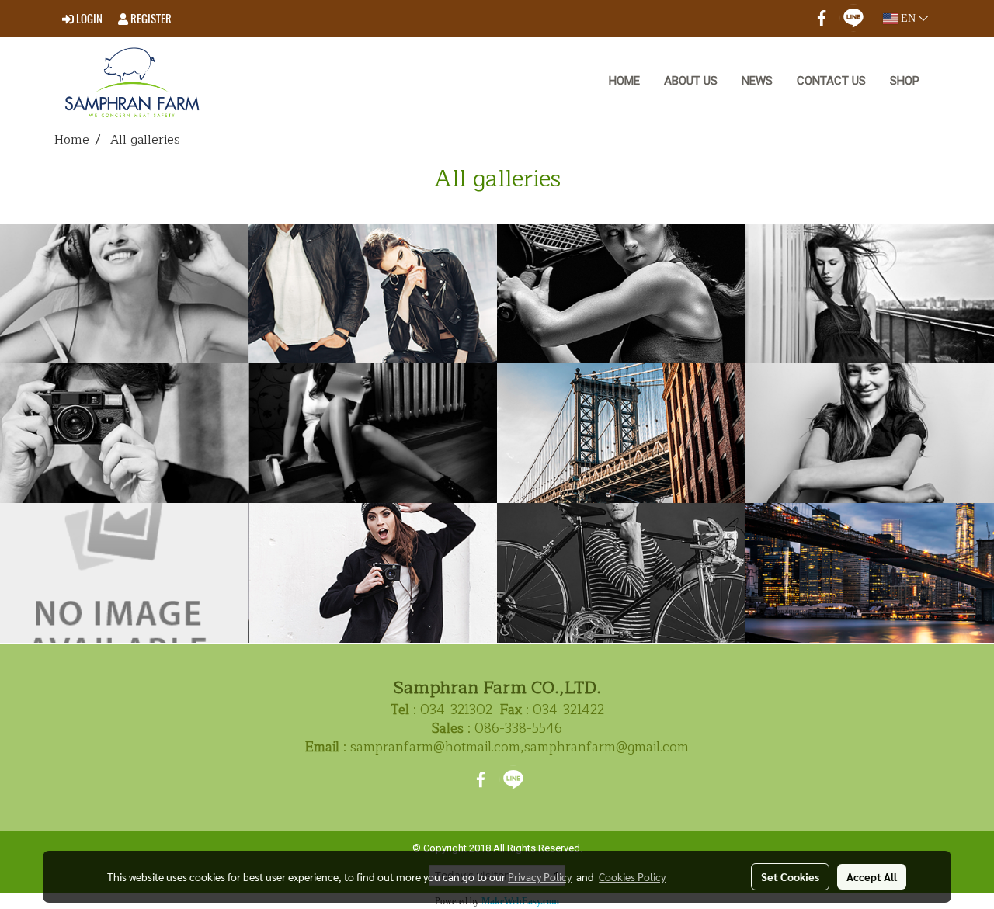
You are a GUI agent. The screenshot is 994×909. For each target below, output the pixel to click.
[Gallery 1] (870, 573)
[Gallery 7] (124, 433)
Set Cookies (790, 876)
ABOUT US (691, 81)
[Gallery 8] (870, 293)
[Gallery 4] (124, 573)
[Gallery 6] (621, 433)
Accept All (871, 876)
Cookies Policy (632, 876)
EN (908, 18)
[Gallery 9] (621, 293)
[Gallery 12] (372, 433)
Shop (904, 81)
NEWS (757, 81)
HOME (624, 81)
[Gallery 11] (124, 293)
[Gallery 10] (372, 293)
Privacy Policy (540, 876)
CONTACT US (831, 81)
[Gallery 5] (870, 433)
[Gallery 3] (372, 573)
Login (88, 18)
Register (150, 18)
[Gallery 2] (621, 573)
